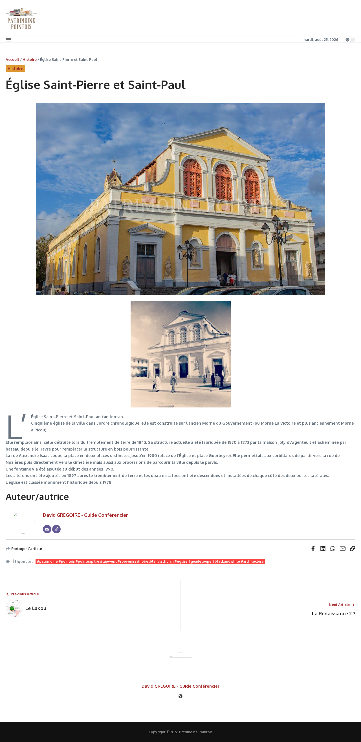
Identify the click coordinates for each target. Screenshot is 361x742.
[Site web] (180, 696)
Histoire (30, 59)
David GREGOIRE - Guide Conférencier (85, 515)
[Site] (56, 529)
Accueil (12, 59)
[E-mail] (47, 529)
